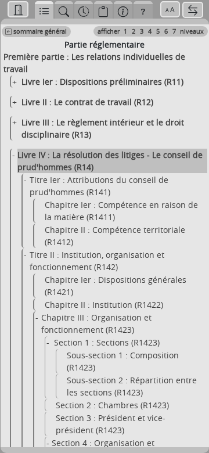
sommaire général (39, 31)
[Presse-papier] (103, 10)
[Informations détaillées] (123, 10)
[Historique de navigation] (83, 10)
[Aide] (143, 10)
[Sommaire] (44, 10)
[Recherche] (64, 10)
